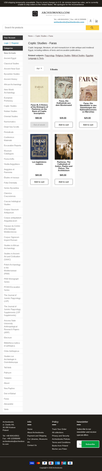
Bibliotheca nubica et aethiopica (12, 344)
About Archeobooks (35, 432)
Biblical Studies (78, 55)
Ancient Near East (12, 69)
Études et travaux (11, 177)
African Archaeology (12, 84)
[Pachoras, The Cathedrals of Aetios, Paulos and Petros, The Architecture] (64, 147)
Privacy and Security (60, 436)
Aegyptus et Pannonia (9, 171)
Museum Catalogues (9, 152)
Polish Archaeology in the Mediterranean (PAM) (12, 269)
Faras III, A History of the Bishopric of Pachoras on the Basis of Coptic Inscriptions (39, 109)
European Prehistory (8, 99)
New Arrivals (10, 53)
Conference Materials (9, 138)
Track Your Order (59, 429)
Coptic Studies (10, 106)
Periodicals (9, 132)
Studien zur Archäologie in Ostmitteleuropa (11, 359)
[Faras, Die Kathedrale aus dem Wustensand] (64, 88)
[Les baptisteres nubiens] (39, 147)
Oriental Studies (11, 116)
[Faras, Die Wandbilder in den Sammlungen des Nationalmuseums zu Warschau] (88, 89)
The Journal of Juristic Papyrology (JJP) (12, 298)
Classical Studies (11, 63)
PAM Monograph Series (11, 280)
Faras (6, 399)
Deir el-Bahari (10, 393)
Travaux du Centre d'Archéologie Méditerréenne (12, 229)
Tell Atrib (7, 367)
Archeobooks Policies (61, 439)
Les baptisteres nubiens (39, 163)
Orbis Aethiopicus (11, 351)
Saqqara (7, 378)
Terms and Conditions (61, 442)
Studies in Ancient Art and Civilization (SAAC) (12, 256)
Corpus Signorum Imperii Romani (11, 238)
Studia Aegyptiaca (12, 164)
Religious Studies (63, 55)
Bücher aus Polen (59, 449)
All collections (57, 432)
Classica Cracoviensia (9, 194)
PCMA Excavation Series (12, 288)
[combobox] (51, 27)
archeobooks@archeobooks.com (69, 22)
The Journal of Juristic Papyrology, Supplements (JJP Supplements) (12, 311)
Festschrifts (9, 159)
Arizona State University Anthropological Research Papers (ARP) (11, 326)
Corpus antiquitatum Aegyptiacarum (12, 219)
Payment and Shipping (36, 436)
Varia (6, 409)
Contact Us (32, 445)
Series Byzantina (11, 188)
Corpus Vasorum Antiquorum (11, 211)
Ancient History (10, 79)
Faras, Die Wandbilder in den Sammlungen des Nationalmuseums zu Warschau (88, 107)
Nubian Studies (10, 111)
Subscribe (90, 444)
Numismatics (10, 122)
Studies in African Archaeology (11, 247)
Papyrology (49, 55)
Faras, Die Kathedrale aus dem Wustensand (64, 103)
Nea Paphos (9, 388)
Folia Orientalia (10, 183)
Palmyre (7, 372)
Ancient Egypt (10, 58)
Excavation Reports (12, 145)
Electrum (8, 337)
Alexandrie (8, 404)
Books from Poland (60, 446)
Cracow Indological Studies (12, 203)
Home (30, 36)
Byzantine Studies (12, 74)
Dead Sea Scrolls (11, 127)
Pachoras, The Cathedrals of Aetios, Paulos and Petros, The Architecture (63, 166)
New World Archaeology (9, 91)
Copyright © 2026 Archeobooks (51, 468)
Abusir (7, 383)
